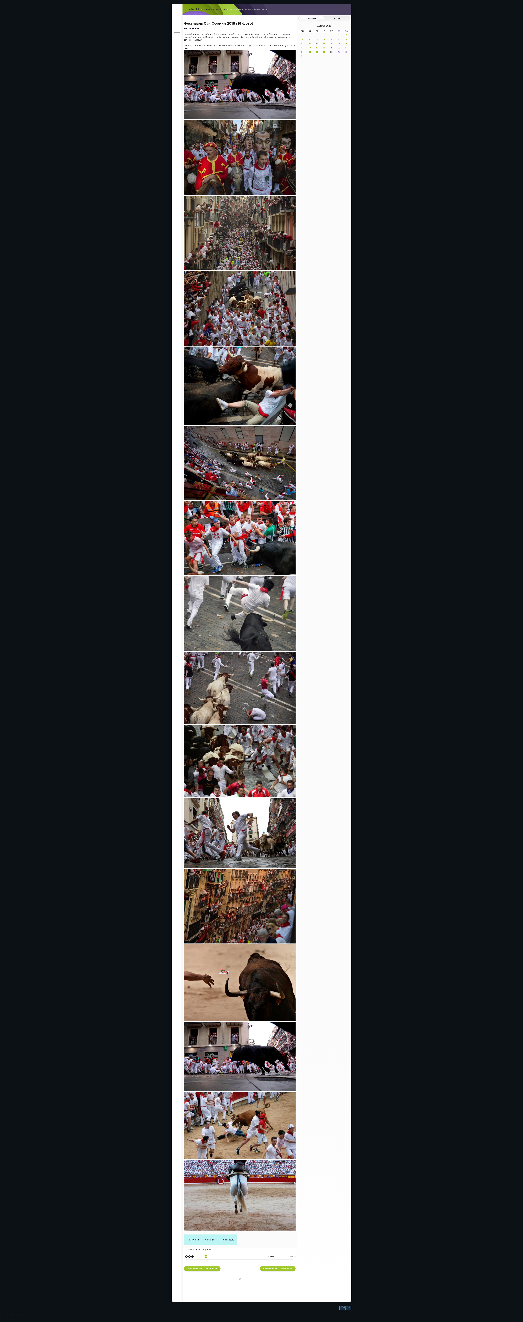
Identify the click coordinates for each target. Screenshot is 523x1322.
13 (324, 44)
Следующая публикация (278, 1268)
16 (346, 44)
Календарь (311, 18)
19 (317, 48)
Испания (210, 1240)
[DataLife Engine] (177, 9)
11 (310, 44)
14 (331, 44)
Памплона (193, 1240)
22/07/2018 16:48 (191, 28)
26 (317, 52)
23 (346, 48)
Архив (337, 18)
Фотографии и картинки (214, 9)
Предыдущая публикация (202, 1268)
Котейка (270, 1256)
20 (324, 48)
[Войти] (177, 20)
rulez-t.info (194, 9)
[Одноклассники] (189, 1256)
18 (310, 48)
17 (302, 48)
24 (302, 52)
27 (324, 52)
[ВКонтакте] (186, 1256)
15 (339, 44)
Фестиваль (227, 1240)
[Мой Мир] (192, 1256)
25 (310, 52)
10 (302, 44)
